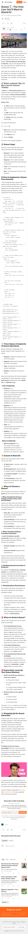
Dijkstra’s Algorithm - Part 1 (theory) (9, 890)
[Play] (4, 29)
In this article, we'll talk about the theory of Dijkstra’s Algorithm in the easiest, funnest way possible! (10, 894)
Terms (18, 921)
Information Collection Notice (16, 817)
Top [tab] (3, 859)
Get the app (21, 927)
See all (4, 902)
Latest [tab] (6, 859)
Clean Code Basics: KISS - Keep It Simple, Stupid (9, 877)
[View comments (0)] (7, 23)
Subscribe (19, 2)
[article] (14, 868)
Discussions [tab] (12, 859)
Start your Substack (10, 927)
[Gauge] (24, 28)
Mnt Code (7, 18)
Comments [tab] (4, 840)
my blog (22, 790)
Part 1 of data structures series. (9, 869)
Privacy (14, 921)
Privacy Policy (14, 819)
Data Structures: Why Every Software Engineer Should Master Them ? (10, 865)
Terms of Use (21, 816)
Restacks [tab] (11, 840)
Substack (6, 931)
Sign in (25, 2)
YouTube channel (9, 792)
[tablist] (7, 840)
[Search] (25, 859)
